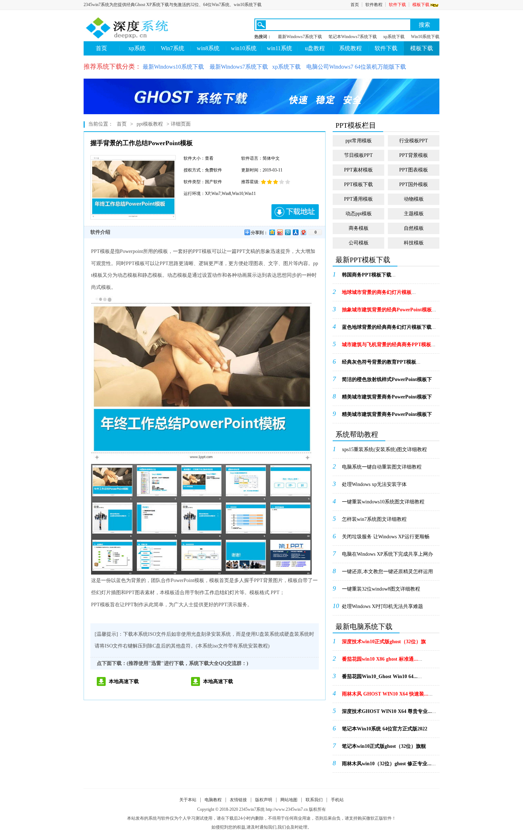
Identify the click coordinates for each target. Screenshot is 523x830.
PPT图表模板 (413, 170)
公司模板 (359, 242)
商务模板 (359, 228)
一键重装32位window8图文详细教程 (381, 589)
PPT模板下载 (358, 184)
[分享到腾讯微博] (287, 232)
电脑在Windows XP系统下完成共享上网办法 (387, 556)
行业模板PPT (413, 140)
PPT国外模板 (413, 184)
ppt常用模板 (358, 140)
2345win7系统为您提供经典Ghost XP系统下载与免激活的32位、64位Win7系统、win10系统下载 (173, 4)
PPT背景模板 (413, 155)
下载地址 (295, 211)
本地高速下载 (124, 681)
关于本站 (187, 799)
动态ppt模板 (358, 213)
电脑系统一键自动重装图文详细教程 (382, 467)
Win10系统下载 (425, 36)
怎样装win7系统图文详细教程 (374, 519)
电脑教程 (213, 799)
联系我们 (314, 799)
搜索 (424, 25)
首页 (354, 4)
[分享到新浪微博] (280, 232)
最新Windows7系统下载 (300, 36)
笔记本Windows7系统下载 (352, 36)
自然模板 (414, 228)
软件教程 (373, 4)
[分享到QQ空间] (272, 232)
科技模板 (414, 242)
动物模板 (414, 199)
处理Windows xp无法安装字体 (374, 484)
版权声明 (263, 799)
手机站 (337, 799)
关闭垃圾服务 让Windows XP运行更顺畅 (385, 536)
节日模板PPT (358, 155)
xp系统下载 (394, 36)
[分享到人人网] (295, 232)
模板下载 (420, 4)
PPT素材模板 (358, 170)
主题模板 (414, 213)
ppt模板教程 (150, 124)
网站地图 (288, 799)
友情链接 (238, 799)
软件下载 (397, 4)
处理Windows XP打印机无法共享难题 (382, 606)
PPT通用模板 (358, 199)
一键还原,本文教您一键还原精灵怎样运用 (387, 571)
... (369, 274)
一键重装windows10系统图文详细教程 (383, 501)
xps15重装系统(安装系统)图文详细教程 (384, 449)
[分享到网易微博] (303, 232)
